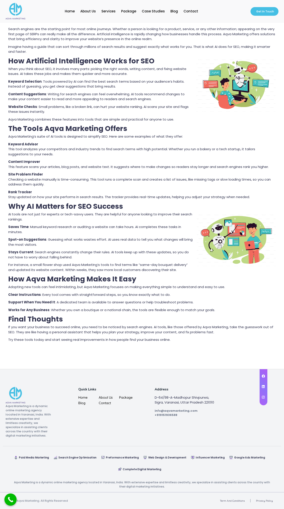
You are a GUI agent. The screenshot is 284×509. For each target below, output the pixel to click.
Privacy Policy (264, 500)
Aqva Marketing (21, 136)
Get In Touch (265, 11)
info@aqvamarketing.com (176, 411)
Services (108, 11)
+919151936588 (166, 415)
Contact (190, 11)
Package (128, 11)
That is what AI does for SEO (216, 46)
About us (106, 397)
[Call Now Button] (10, 499)
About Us (88, 11)
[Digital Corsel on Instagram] (263, 397)
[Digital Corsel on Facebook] (263, 376)
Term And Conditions (232, 500)
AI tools (14, 214)
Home (70, 11)
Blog (174, 11)
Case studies (153, 11)
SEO (11, 332)
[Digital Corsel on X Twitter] (263, 387)
